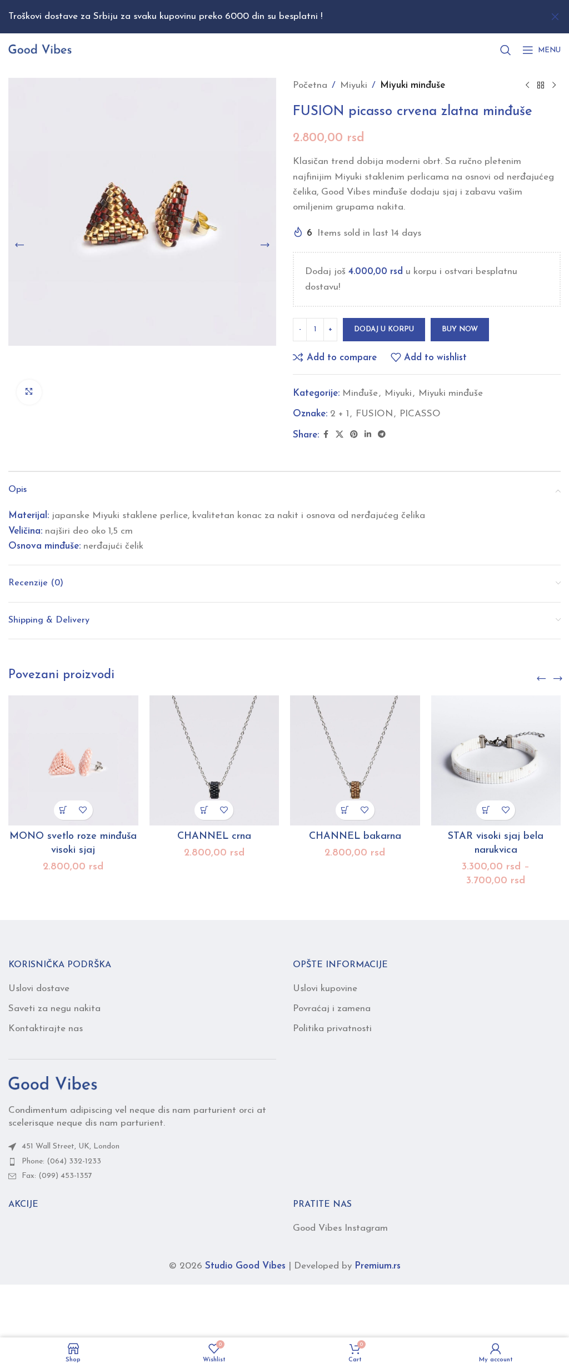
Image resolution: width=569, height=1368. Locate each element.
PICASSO (420, 414)
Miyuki (353, 85)
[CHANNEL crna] (214, 760)
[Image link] (52, 1083)
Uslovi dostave (38, 988)
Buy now (460, 329)
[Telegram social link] (382, 435)
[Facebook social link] (325, 435)
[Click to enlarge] (29, 392)
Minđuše (360, 393)
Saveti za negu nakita (54, 1008)
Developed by (347, 1266)
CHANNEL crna (214, 837)
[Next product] (554, 85)
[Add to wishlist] (83, 810)
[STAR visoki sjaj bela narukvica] (496, 760)
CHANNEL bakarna (355, 837)
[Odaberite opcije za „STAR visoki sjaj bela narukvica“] (486, 810)
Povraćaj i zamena (332, 1008)
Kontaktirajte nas (45, 1028)
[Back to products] (540, 85)
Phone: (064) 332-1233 (61, 1161)
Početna (310, 85)
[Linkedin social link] (368, 435)
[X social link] (339, 435)
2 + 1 (339, 414)
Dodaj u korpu (384, 329)
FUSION (374, 414)
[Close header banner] (555, 16)
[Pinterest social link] (354, 435)
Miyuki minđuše (412, 85)
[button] (19, 245)
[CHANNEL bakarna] (355, 760)
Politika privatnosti (332, 1028)
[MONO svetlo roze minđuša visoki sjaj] (73, 760)
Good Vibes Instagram (340, 1228)
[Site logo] (40, 49)
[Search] (506, 50)
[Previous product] (527, 85)
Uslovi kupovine (325, 988)
